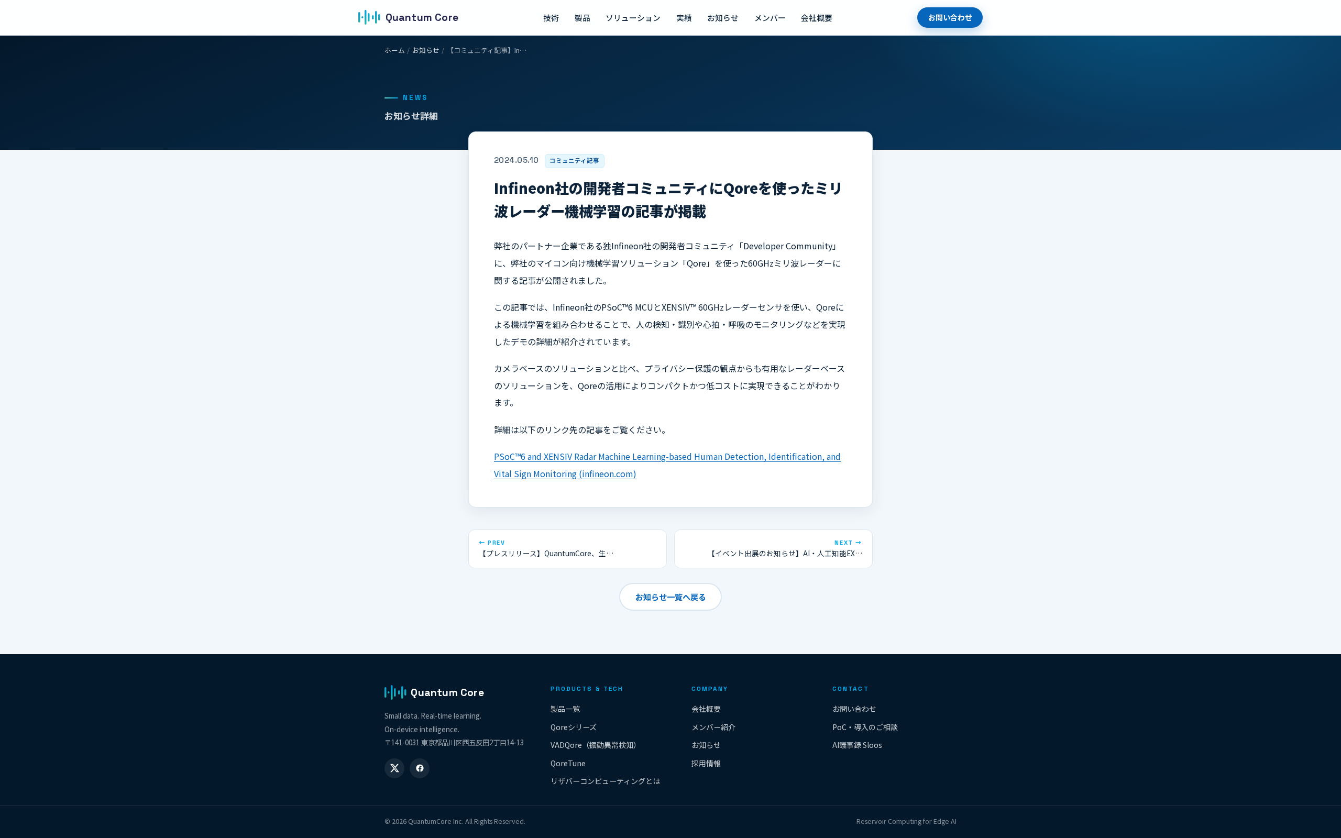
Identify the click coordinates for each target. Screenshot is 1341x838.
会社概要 (816, 17)
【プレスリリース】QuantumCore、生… (546, 548)
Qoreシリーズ (574, 727)
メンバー (770, 17)
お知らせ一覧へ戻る (670, 596)
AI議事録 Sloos (857, 745)
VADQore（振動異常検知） (596, 745)
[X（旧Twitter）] (394, 768)
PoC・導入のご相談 (865, 727)
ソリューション (633, 17)
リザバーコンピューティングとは (605, 781)
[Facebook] (420, 768)
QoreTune (568, 763)
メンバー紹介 (713, 727)
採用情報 (706, 763)
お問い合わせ (950, 17)
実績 (684, 17)
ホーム (394, 50)
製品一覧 (565, 708)
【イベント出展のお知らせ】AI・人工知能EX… (785, 548)
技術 (551, 17)
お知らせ (723, 17)
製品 (582, 17)
